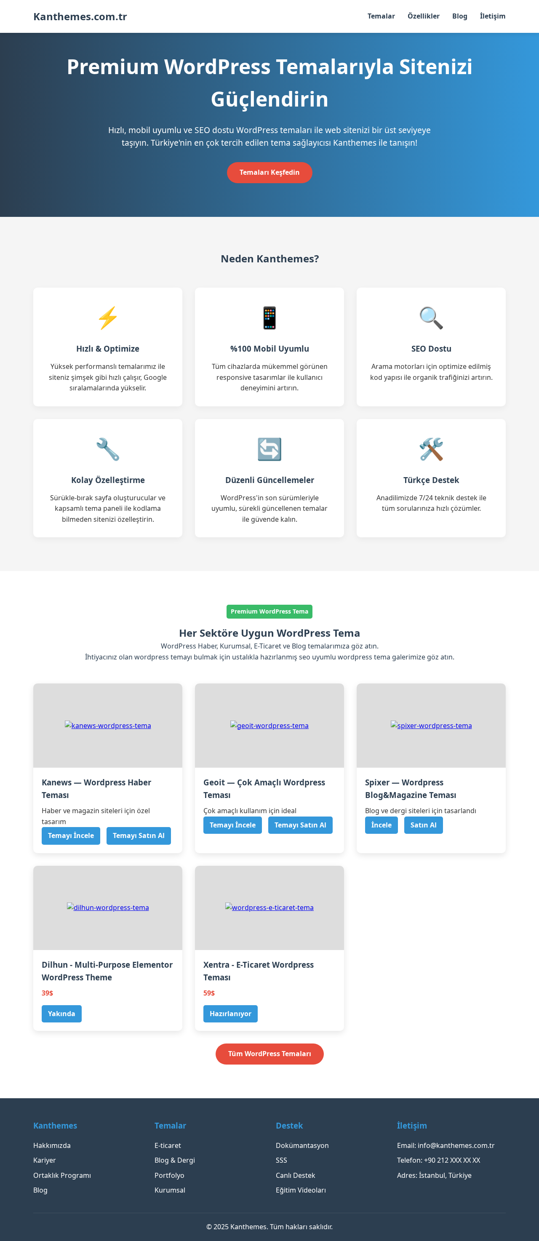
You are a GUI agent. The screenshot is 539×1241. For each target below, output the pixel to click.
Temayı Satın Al (139, 835)
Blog (459, 16)
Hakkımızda (52, 1145)
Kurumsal (170, 1190)
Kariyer (44, 1160)
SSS (281, 1160)
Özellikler (424, 16)
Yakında (61, 1013)
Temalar (381, 16)
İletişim (493, 16)
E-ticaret (168, 1145)
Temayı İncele (71, 835)
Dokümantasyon (302, 1145)
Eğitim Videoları (301, 1190)
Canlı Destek (295, 1175)
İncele (381, 825)
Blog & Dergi (175, 1160)
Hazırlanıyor (230, 1013)
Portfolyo (169, 1175)
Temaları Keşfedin (270, 172)
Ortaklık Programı (62, 1175)
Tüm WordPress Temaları (269, 1053)
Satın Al (424, 825)
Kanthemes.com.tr (80, 16)
